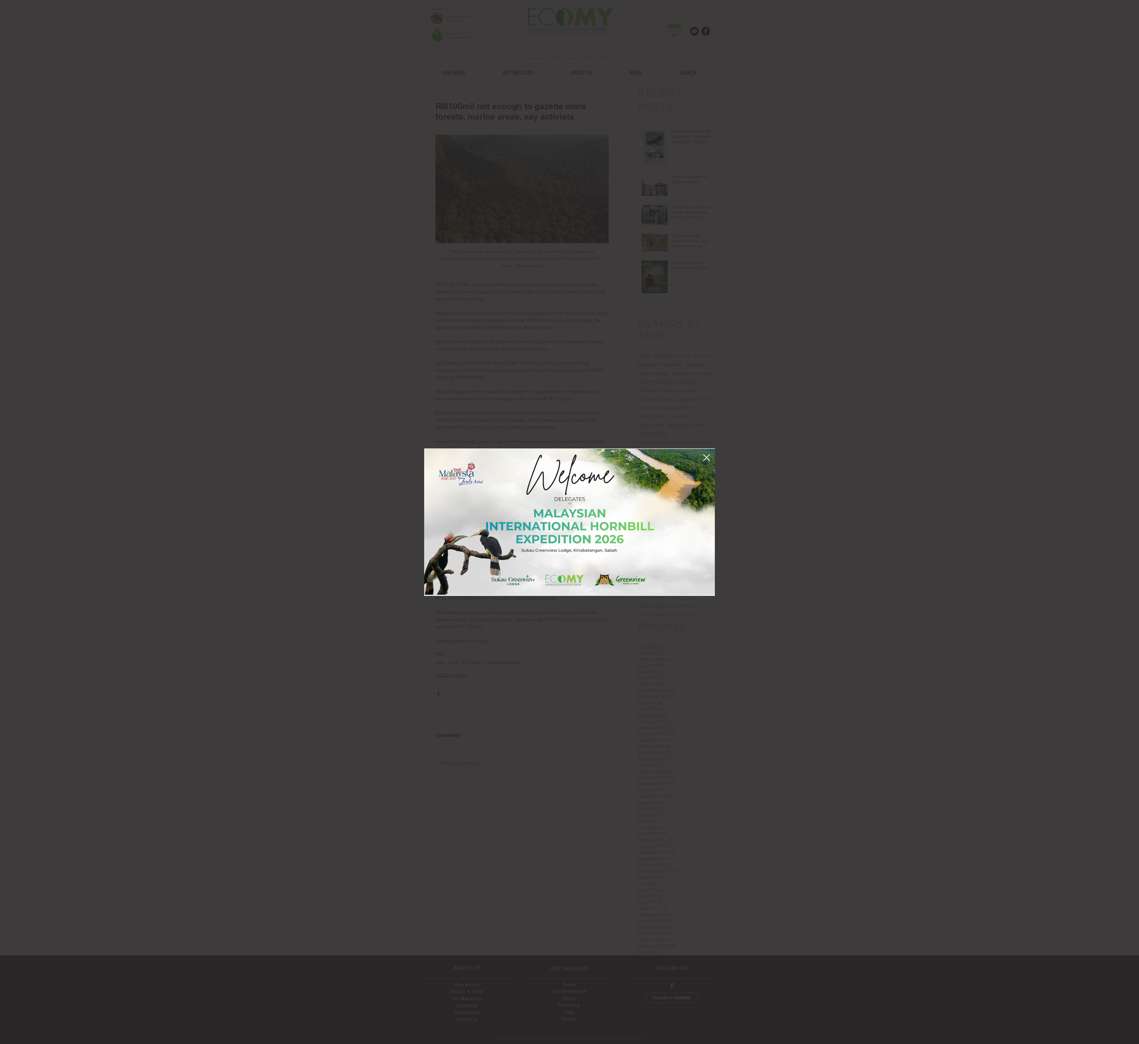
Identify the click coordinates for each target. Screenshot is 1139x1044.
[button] (706, 457)
